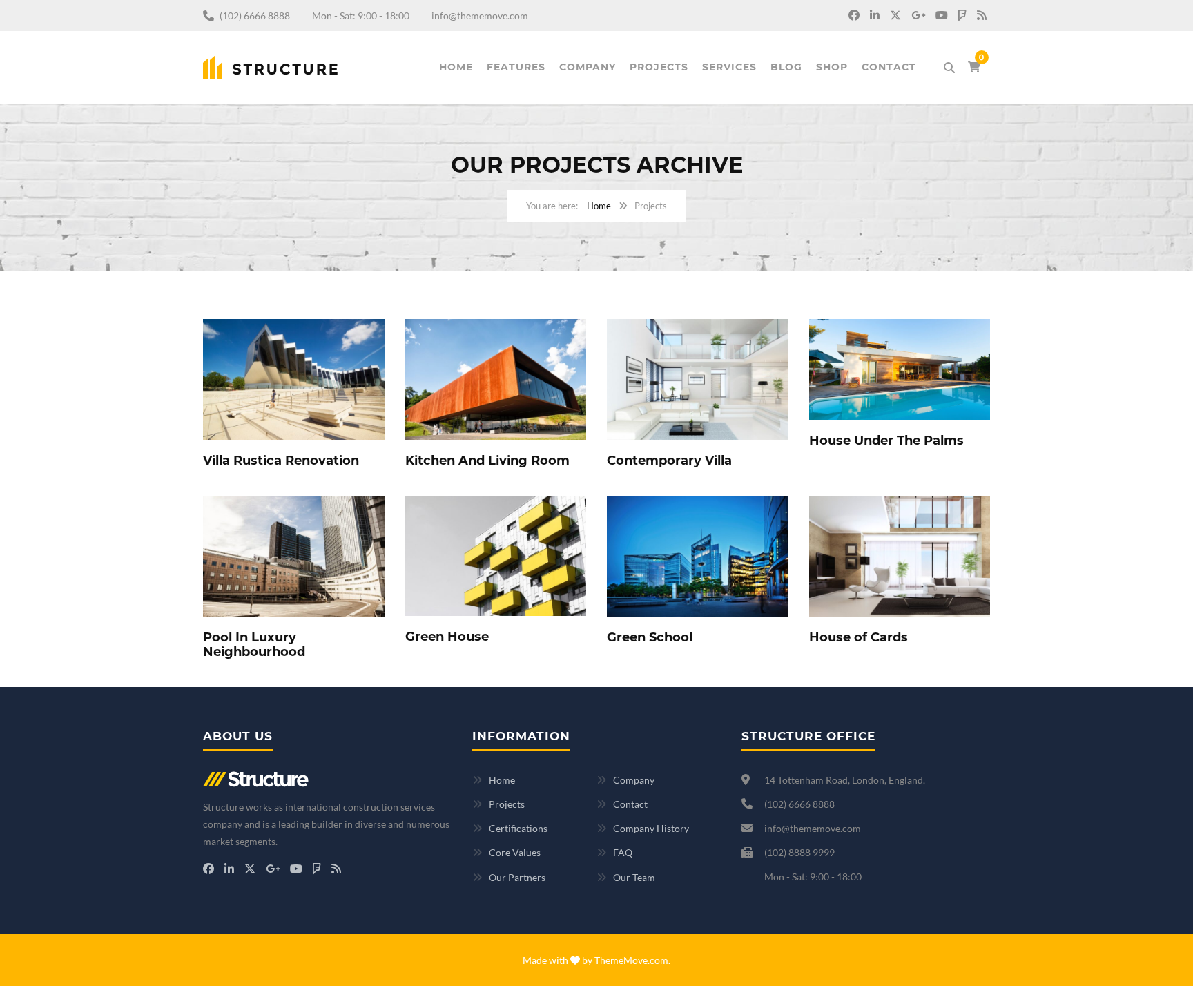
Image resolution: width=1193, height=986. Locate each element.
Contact (889, 67)
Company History (651, 828)
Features (516, 67)
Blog (786, 67)
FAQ (622, 852)
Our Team (634, 877)
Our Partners (517, 877)
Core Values (515, 852)
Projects (659, 67)
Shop (832, 67)
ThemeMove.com (631, 960)
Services (729, 67)
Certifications (518, 828)
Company (587, 67)
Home (456, 67)
